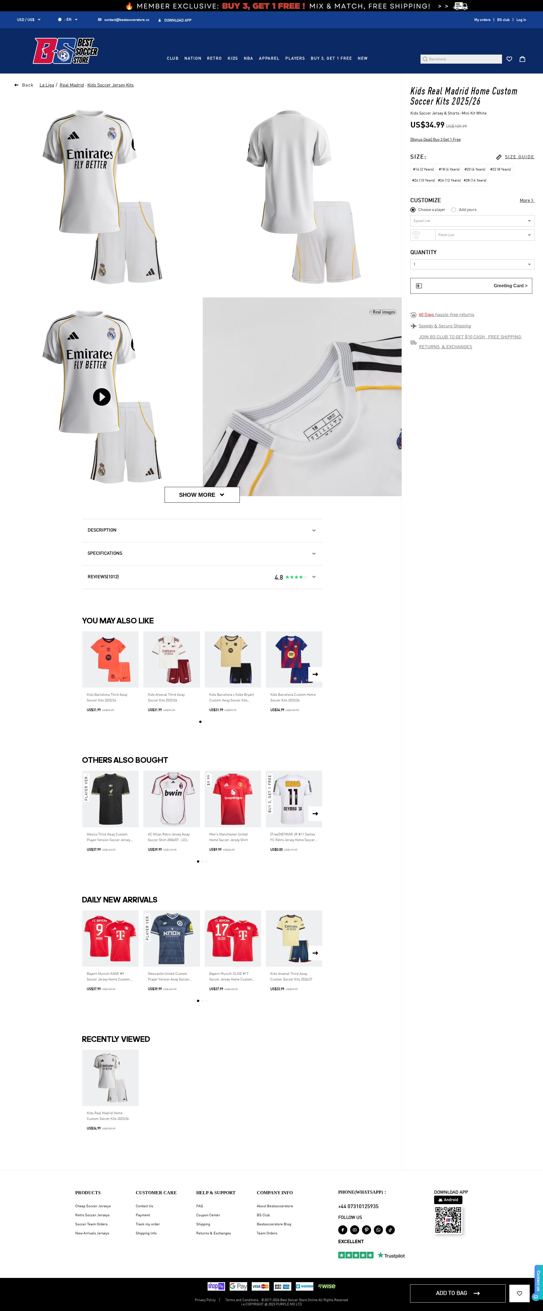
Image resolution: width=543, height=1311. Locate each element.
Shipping (203, 1224)
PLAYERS (295, 59)
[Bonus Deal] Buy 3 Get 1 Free (435, 140)
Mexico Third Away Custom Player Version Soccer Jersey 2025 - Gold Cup (108, 838)
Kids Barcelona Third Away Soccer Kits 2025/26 (107, 697)
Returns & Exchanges (213, 1233)
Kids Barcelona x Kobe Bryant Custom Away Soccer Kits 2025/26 (231, 698)
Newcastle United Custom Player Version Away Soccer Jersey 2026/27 (168, 977)
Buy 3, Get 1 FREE (331, 59)
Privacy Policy (205, 1300)
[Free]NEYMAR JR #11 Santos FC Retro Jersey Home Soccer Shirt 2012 (292, 838)
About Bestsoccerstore (275, 1206)
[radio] (287, 577)
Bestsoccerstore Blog (274, 1224)
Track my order (148, 1224)
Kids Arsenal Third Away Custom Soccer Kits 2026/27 (291, 976)
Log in (521, 20)
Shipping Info (146, 1233)
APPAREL (269, 59)
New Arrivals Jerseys (92, 1233)
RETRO (214, 59)
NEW (363, 59)
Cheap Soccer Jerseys (93, 1206)
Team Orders (267, 1233)
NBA (248, 59)
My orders (482, 20)
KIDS (233, 59)
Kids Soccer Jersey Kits (110, 85)
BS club (503, 20)
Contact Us (144, 1206)
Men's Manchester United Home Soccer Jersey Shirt (228, 837)
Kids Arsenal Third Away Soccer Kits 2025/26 (166, 697)
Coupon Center (208, 1215)
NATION (192, 59)
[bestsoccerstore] (65, 51)
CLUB (173, 59)
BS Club (263, 1215)
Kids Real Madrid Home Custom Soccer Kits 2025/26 (108, 1116)
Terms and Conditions (241, 1300)
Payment (143, 1215)
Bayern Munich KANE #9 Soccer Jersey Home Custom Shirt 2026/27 (108, 977)
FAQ (199, 1206)
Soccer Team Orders (91, 1224)
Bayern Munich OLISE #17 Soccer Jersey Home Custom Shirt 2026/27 (230, 977)
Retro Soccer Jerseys (92, 1215)
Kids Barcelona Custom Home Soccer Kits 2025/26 (293, 697)
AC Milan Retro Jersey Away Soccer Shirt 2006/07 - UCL (168, 837)
